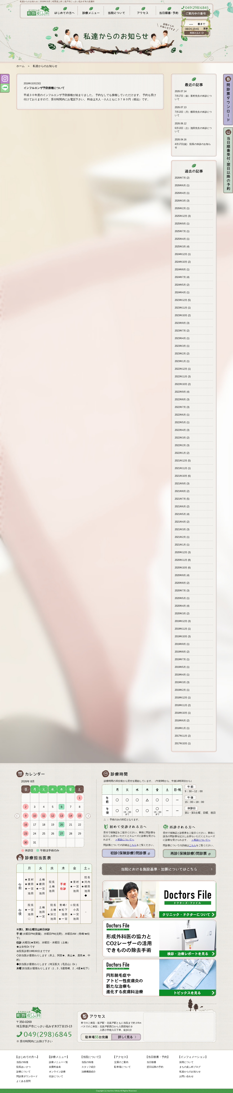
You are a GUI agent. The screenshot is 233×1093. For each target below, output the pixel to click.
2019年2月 (180, 690)
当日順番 (151, 1062)
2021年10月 (181, 476)
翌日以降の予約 (155, 1067)
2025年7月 (180, 231)
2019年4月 (180, 674)
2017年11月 (181, 735)
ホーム (20, 66)
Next (88, 815)
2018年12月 (181, 697)
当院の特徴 (22, 1062)
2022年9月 (180, 391)
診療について (23, 1071)
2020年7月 (180, 590)
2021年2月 (180, 537)
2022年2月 (180, 445)
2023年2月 (180, 353)
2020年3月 (180, 613)
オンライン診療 (57, 1071)
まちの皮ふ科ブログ (190, 1067)
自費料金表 (55, 1067)
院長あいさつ (23, 1067)
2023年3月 (180, 346)
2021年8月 (180, 491)
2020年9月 (180, 575)
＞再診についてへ (200, 840)
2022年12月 (181, 368)
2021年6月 (180, 506)
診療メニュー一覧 (58, 1062)
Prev (17, 815)
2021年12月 (181, 460)
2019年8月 (180, 651)
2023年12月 (181, 300)
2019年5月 (180, 667)
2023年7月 (180, 330)
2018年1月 (180, 728)
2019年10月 (181, 636)
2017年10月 (181, 743)
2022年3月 (180, 437)
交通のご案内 (121, 1062)
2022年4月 (180, 430)
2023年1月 (180, 361)
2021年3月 (180, 529)
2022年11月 (181, 376)
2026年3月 (180, 200)
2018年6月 (180, 720)
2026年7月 (180, 177)
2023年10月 (181, 315)
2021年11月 (181, 468)
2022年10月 (181, 384)
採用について (186, 1062)
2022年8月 (180, 399)
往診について (56, 1076)
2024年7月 (180, 277)
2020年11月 (181, 560)
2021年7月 (180, 498)
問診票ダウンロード (27, 1076)
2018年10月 (181, 712)
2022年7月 (180, 407)
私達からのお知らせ (190, 1071)
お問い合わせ (186, 1076)
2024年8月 (180, 269)
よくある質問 (23, 1081)
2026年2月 (180, 208)
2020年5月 (180, 598)
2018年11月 (181, 705)
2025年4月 (180, 239)
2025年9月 (180, 223)
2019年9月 (180, 644)
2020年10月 (181, 567)
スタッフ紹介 (89, 1067)
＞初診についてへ (124, 839)
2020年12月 (181, 552)
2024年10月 (181, 261)
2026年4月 (180, 193)
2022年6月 (180, 414)
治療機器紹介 (89, 1071)
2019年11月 (181, 628)
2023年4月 (180, 338)
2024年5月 (180, 284)
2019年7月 (180, 659)
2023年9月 (180, 323)
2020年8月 (180, 583)
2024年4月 (180, 292)
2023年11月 (181, 307)
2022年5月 (180, 422)
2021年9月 (180, 483)
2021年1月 (180, 544)
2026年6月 (180, 185)
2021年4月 (180, 521)
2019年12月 (181, 621)
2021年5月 (180, 514)
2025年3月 (180, 246)
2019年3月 (180, 682)
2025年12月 (181, 216)
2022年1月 (180, 453)
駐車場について (122, 1067)
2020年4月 (180, 605)
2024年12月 (181, 254)
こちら (133, 845)
